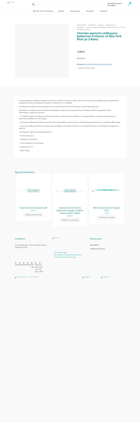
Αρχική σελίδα (81, 25)
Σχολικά (100, 25)
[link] (47, 348)
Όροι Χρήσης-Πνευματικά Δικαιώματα (68, 255)
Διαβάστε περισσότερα (33, 215)
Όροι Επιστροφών (60, 252)
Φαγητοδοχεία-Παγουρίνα (102, 64)
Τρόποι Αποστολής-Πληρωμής (65, 257)
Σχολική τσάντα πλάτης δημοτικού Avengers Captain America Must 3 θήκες (69, 210)
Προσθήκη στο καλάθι (107, 217)
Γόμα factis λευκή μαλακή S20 (33, 207)
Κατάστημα (92, 25)
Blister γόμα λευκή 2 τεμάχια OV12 (106, 209)
